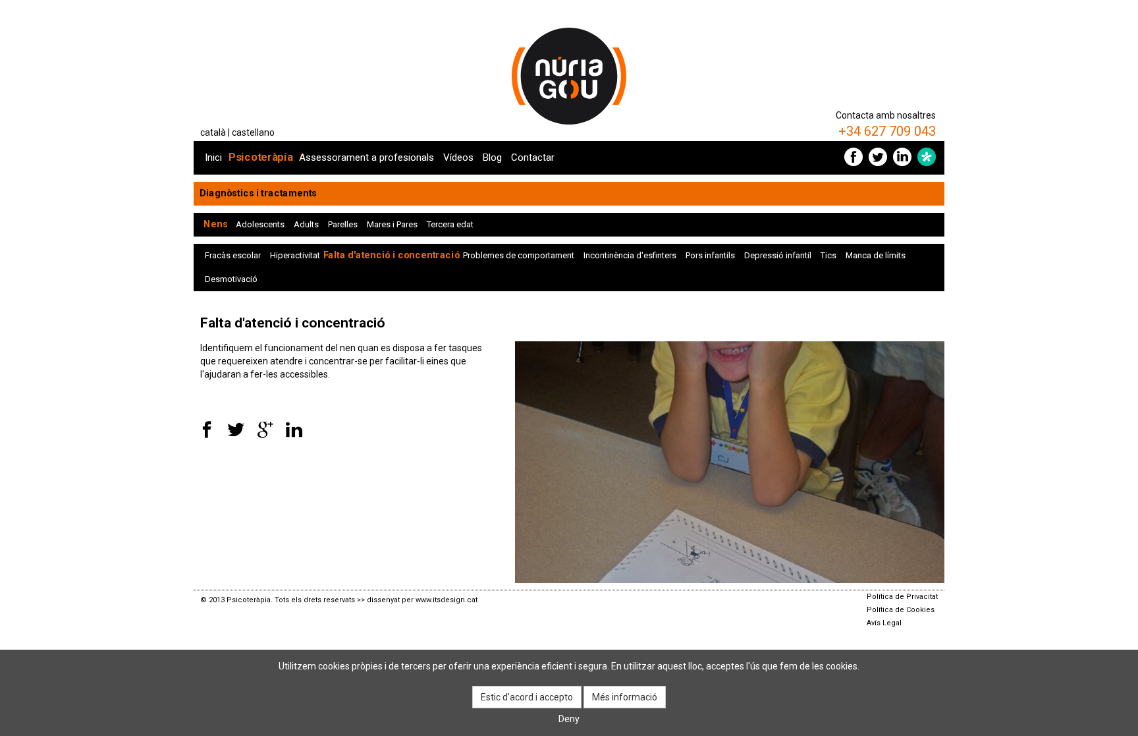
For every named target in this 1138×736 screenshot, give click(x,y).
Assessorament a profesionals (366, 157)
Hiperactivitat (295, 255)
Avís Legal (884, 623)
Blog (492, 157)
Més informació (624, 697)
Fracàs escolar (233, 255)
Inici (213, 157)
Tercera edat (450, 224)
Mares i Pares (392, 224)
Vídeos (458, 157)
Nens (215, 224)
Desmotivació (231, 279)
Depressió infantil (777, 255)
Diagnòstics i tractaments (258, 193)
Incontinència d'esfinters (629, 255)
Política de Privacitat (902, 596)
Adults (306, 224)
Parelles (343, 224)
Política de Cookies (901, 610)
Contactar (533, 157)
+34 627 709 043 (887, 131)
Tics (828, 255)
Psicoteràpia (261, 157)
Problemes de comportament (518, 255)
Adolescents (260, 224)
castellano (253, 132)
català (213, 132)
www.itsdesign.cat (446, 600)
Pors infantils (710, 255)
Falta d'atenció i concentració (391, 255)
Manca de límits (876, 255)
